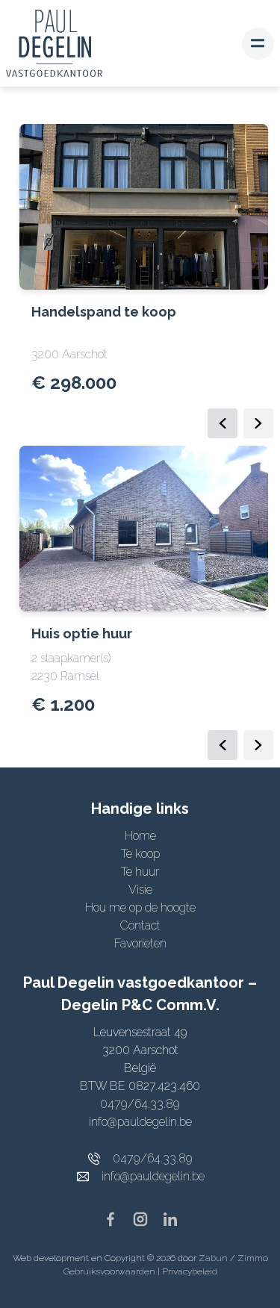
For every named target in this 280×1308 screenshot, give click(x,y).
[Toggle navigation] (258, 44)
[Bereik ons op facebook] (116, 1218)
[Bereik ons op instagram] (146, 1218)
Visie (140, 889)
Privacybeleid (189, 1271)
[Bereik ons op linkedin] (170, 1218)
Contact (140, 925)
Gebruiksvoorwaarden (110, 1271)
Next (258, 423)
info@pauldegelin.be (140, 1122)
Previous (222, 423)
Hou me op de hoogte (140, 907)
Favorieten (140, 943)
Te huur (140, 872)
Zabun (213, 1258)
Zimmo (252, 1258)
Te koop (140, 854)
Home (140, 836)
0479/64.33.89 (140, 1104)
